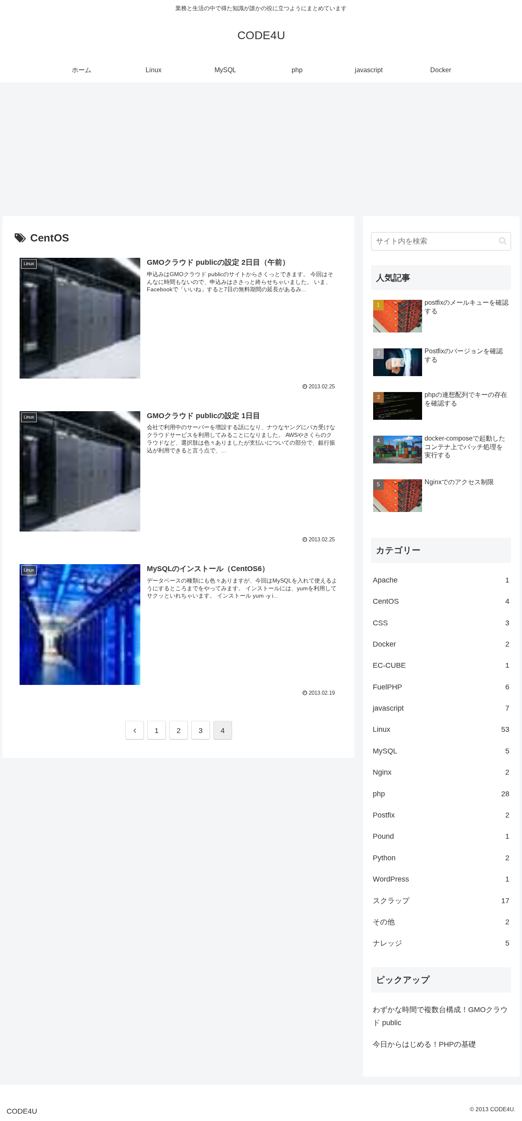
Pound (441, 836)
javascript (441, 708)
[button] (502, 241)
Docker (441, 644)
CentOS (441, 601)
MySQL (441, 751)
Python (441, 858)
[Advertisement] (261, 149)
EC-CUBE (441, 665)
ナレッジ (441, 943)
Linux (441, 729)
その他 (441, 922)
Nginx (441, 772)
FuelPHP (441, 687)
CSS (441, 623)
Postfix (441, 815)
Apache (441, 580)
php (441, 794)
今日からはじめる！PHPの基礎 (424, 1044)
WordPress (441, 879)
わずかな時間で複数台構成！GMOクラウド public (440, 1016)
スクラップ (441, 901)
